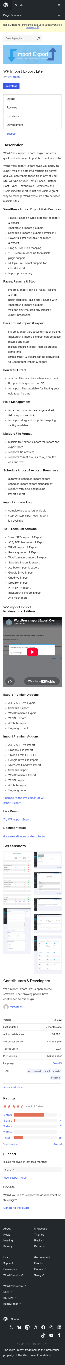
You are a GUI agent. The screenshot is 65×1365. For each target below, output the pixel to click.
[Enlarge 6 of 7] (57, 918)
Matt (8, 1292)
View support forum (15, 1177)
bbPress (10, 1298)
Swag (39, 1275)
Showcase (40, 1228)
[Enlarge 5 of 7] (57, 902)
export (37, 1071)
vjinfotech (14, 76)
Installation (13, 116)
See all (58, 1144)
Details (11, 98)
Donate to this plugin (16, 1207)
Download (11, 85)
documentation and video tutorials (24, 836)
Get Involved (42, 1257)
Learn (6, 1257)
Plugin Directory (12, 15)
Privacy (7, 1246)
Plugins (38, 1240)
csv (30, 1071)
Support (11, 133)
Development (15, 124)
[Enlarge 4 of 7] (57, 876)
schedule (55, 1077)
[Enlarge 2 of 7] (26, 912)
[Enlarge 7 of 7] (57, 940)
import (47, 1071)
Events (38, 1263)
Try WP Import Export (17, 819)
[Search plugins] (38, 38)
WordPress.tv (13, 1275)
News (6, 1234)
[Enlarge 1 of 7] (26, 856)
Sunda (15, 1319)
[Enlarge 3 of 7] (57, 856)
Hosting (8, 1240)
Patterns (39, 1246)
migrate (56, 1071)
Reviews (12, 107)
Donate (40, 1269)
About (7, 1228)
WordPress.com (14, 1286)
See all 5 (57, 1063)
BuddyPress (12, 1303)
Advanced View (13, 1087)
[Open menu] (59, 5)
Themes (39, 1234)
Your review (10, 1144)
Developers (10, 1269)
